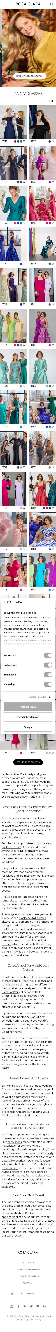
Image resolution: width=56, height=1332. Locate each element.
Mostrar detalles (38, 697)
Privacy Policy (22, 1319)
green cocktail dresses (15, 955)
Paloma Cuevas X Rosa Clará (19, 1045)
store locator (15, 1235)
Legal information (43, 1316)
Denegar (28, 727)
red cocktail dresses (27, 929)
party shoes (14, 1142)
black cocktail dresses (32, 918)
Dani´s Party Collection (28, 76)
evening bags (10, 1168)
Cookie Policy (35, 1319)
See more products (28, 762)
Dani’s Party (37, 1016)
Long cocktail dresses (15, 868)
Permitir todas (28, 706)
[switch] (48, 664)
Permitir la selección (28, 717)
